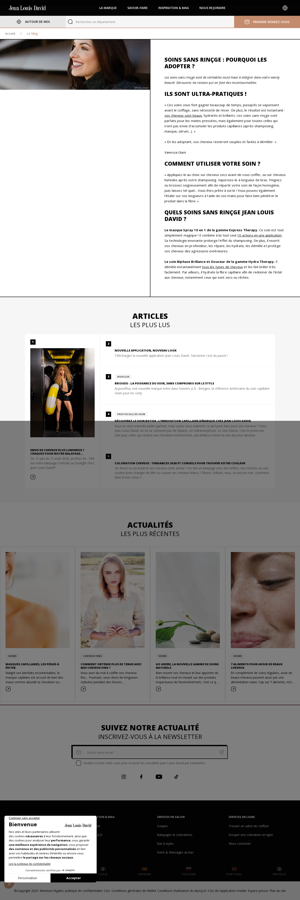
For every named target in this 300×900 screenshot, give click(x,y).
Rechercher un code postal (95, 22)
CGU (107, 891)
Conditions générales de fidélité (134, 891)
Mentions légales (52, 891)
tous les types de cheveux (222, 267)
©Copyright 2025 (26, 891)
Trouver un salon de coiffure (249, 826)
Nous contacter (240, 843)
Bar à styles (165, 843)
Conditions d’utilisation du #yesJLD (181, 891)
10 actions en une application (259, 235)
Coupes (162, 826)
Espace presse (258, 891)
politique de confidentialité (83, 891)
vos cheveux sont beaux (183, 115)
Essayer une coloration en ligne (251, 835)
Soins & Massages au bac (175, 852)
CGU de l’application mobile (227, 891)
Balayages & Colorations (174, 835)
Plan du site (277, 891)
